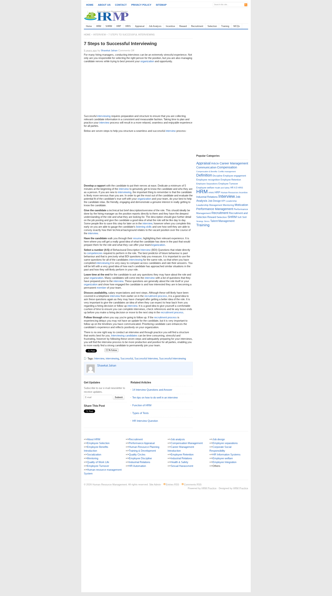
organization (147, 61)
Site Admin (155, 484)
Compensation (227, 167)
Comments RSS (192, 484)
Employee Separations (207, 184)
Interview (99, 34)
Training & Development (142, 450)
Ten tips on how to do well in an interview (155, 397)
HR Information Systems (227, 454)
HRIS (128, 26)
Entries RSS (172, 484)
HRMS (211, 193)
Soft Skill (242, 217)
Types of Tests (140, 413)
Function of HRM (141, 405)
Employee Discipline (140, 458)
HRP (118, 26)
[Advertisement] (207, 15)
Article (215, 163)
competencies (95, 253)
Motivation (241, 205)
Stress (207, 221)
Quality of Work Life (98, 462)
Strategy (199, 221)
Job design (219, 439)
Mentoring (228, 205)
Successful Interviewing (172, 358)
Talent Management (222, 221)
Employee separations (225, 443)
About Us (104, 4)
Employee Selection (98, 443)
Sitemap (161, 4)
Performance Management (214, 209)
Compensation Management (187, 443)
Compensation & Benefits (206, 171)
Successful (126, 358)
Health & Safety (179, 462)
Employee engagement (234, 175)
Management (215, 205)
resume (137, 238)
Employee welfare (205, 187)
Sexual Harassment (182, 465)
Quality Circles (137, 454)
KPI (223, 201)
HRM (98, 26)
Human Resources (229, 192)
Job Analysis (155, 26)
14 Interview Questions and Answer (152, 389)
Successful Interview (146, 358)
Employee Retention (231, 179)
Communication (206, 167)
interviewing (103, 116)
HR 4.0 (233, 187)
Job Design (214, 200)
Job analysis (178, 439)
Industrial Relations (207, 197)
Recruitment (197, 26)
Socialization (94, 454)
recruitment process (155, 295)
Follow (113, 350)
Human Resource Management (110, 484)
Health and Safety (222, 188)
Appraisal (139, 26)
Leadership (231, 201)
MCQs (236, 26)
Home (89, 4)
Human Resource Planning (144, 446)
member (101, 287)
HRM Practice (208, 488)
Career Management (234, 163)
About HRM (93, 439)
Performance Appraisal (142, 443)
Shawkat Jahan (109, 50)
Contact (121, 4)
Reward (183, 26)
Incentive (170, 26)
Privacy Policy (141, 4)
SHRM (108, 26)
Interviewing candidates (124, 335)
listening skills (144, 226)
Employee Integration (224, 462)
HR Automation (137, 465)
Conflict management (227, 171)
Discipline (217, 175)
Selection (212, 26)
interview (104, 122)
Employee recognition (208, 179)
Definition (204, 175)
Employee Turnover (228, 183)
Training (225, 26)
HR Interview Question (145, 420)
